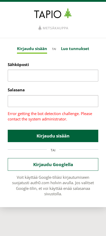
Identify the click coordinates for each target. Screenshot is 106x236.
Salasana (16, 89)
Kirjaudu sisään (32, 48)
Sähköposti (18, 64)
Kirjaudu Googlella (53, 164)
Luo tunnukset (75, 48)
